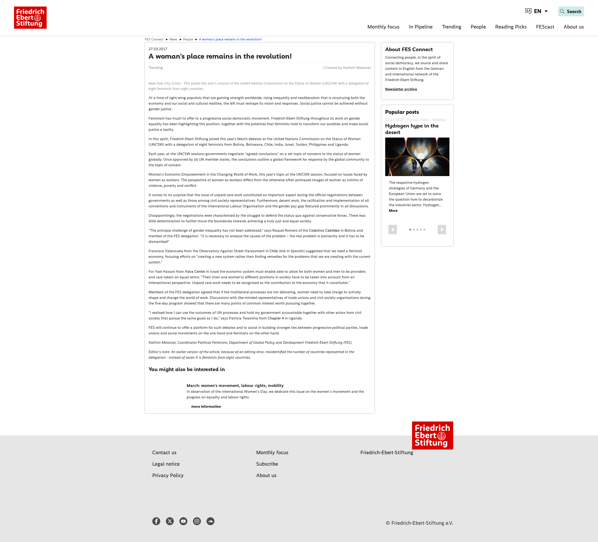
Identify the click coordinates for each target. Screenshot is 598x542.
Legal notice (166, 464)
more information (206, 406)
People (478, 27)
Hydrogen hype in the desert (412, 128)
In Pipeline (421, 27)
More (393, 210)
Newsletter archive (401, 89)
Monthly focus (383, 27)
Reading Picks (511, 27)
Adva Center (195, 271)
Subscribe (267, 464)
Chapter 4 (276, 318)
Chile (274, 251)
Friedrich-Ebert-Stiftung (386, 452)
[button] (392, 229)
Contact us (164, 452)
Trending (451, 27)
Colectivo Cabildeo (324, 230)
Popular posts (402, 112)
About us (574, 27)
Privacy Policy (168, 475)
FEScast (545, 27)
